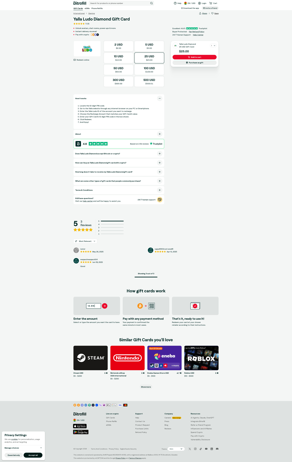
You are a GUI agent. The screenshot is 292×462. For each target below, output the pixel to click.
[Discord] (217, 448)
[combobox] (119, 3)
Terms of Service (135, 458)
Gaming (91, 13)
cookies (14, 439)
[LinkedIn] (211, 448)
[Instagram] (195, 448)
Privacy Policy (121, 458)
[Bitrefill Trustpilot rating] (98, 143)
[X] (189, 449)
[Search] (151, 3)
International (79, 13)
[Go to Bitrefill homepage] (79, 3)
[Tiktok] (200, 448)
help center (88, 201)
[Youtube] (206, 448)
